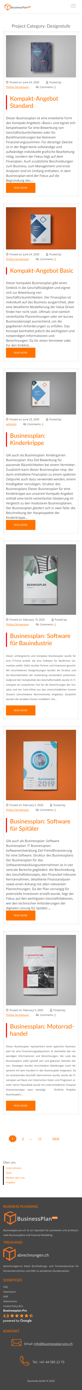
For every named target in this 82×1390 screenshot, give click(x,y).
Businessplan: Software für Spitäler (40, 825)
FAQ (5, 1287)
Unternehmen (13, 1168)
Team (9, 1173)
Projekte (10, 1182)
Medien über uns (15, 1177)
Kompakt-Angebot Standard (34, 102)
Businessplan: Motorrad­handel (42, 1030)
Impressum (9, 1291)
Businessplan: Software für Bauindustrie (40, 639)
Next (55, 1138)
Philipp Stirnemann (17, 87)
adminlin (11, 424)
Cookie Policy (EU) (13, 1306)
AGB (5, 1296)
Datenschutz (10, 1301)
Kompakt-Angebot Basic (41, 271)
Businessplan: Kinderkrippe (27, 439)
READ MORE (20, 187)
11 (40, 1138)
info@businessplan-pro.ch (53, 1344)
